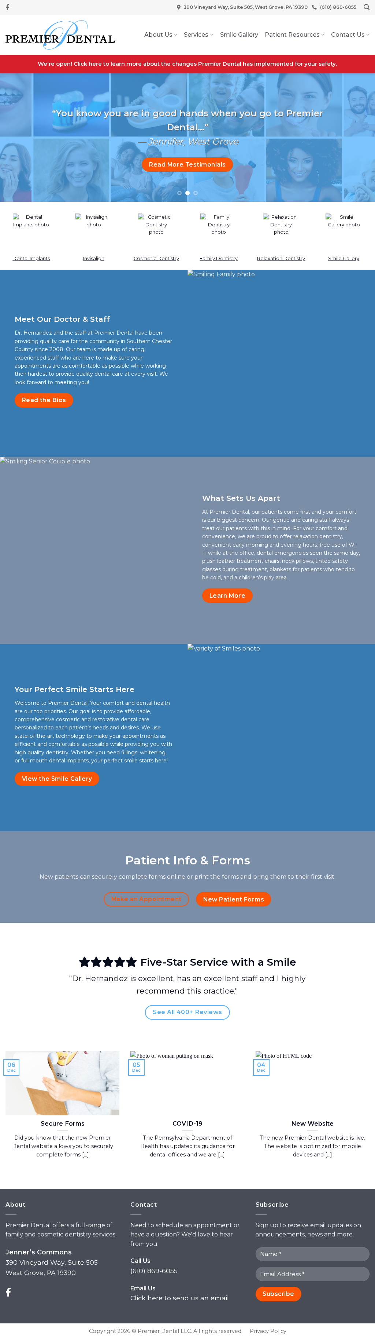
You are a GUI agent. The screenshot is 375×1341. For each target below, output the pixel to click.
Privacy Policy (268, 1331)
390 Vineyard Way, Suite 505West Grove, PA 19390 (51, 1262)
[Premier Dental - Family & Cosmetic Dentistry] (60, 35)
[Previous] (16, 137)
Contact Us (348, 34)
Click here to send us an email (179, 1298)
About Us (158, 34)
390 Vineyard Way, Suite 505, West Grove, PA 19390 (245, 7)
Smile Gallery (239, 34)
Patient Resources (292, 34)
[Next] (358, 137)
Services (196, 34)
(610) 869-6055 (338, 7)
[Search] (367, 7)
